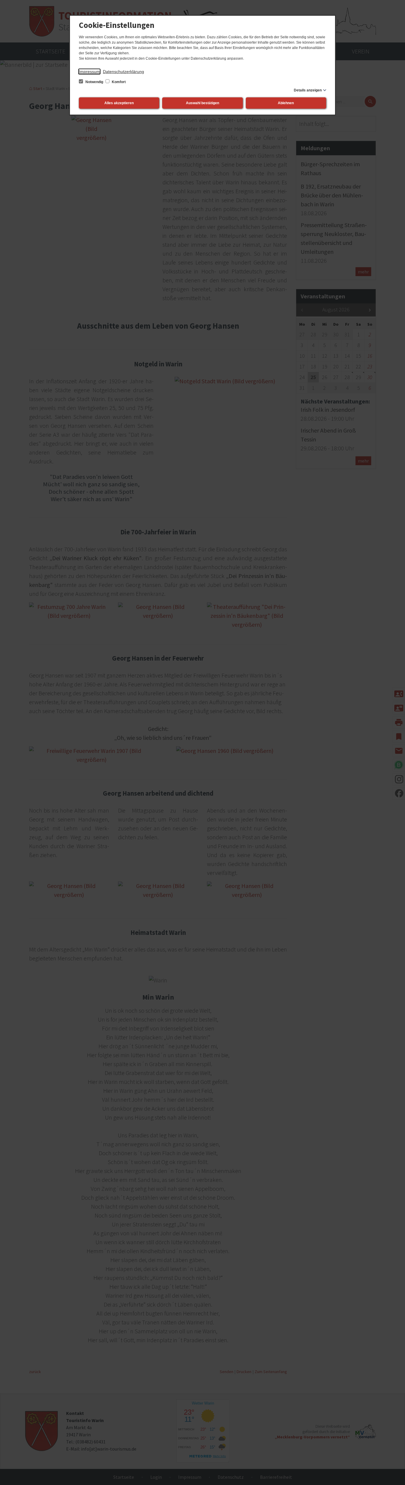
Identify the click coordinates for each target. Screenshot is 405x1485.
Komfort (118, 82)
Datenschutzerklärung (123, 71)
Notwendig (94, 82)
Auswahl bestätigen (202, 103)
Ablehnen (286, 103)
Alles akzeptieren (119, 103)
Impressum (89, 71)
